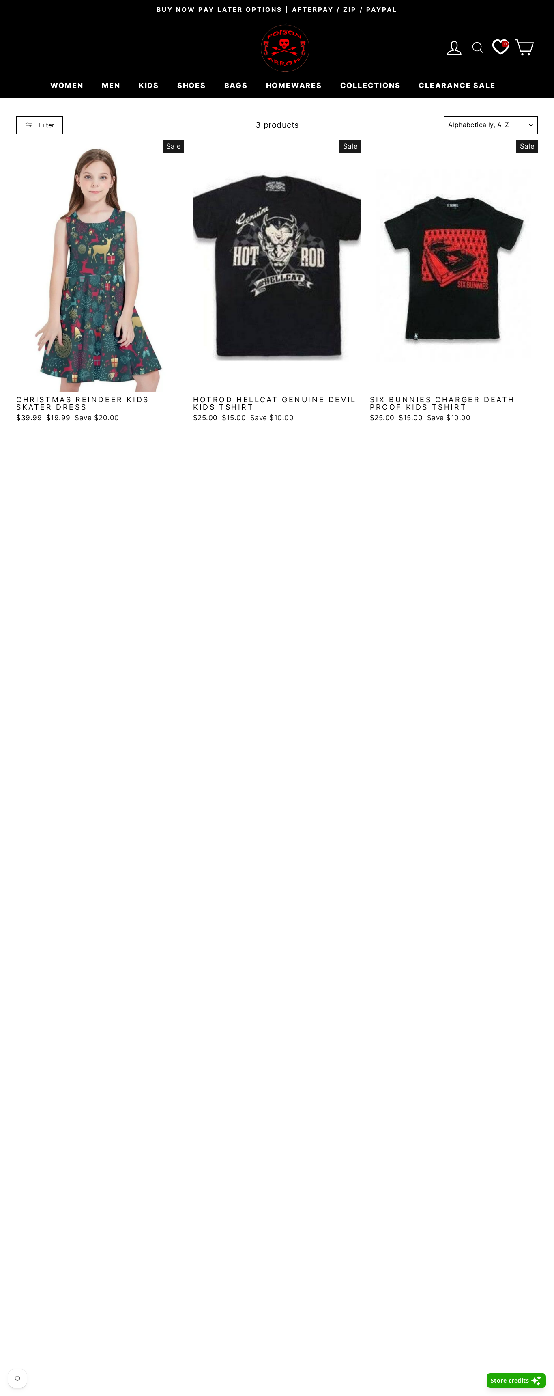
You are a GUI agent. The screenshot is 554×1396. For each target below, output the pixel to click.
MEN (112, 85)
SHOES (192, 85)
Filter (45, 125)
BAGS (237, 85)
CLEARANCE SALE (458, 85)
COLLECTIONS (371, 85)
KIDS (150, 85)
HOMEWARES (295, 85)
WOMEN (68, 85)
